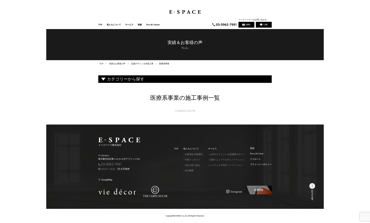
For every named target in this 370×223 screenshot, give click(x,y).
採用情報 (258, 190)
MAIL (248, 24)
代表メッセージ (192, 160)
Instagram (236, 191)
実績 (140, 25)
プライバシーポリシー (261, 164)
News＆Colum (256, 153)
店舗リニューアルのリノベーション (227, 160)
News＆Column (153, 25)
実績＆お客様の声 (117, 64)
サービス (212, 149)
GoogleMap (106, 179)
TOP (100, 25)
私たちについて (114, 25)
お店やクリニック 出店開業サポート (227, 154)
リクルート (255, 159)
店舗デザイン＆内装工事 (142, 64)
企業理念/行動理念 (194, 154)
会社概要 (189, 170)
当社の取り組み (192, 165)
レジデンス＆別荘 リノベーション (226, 165)
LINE (265, 24)
